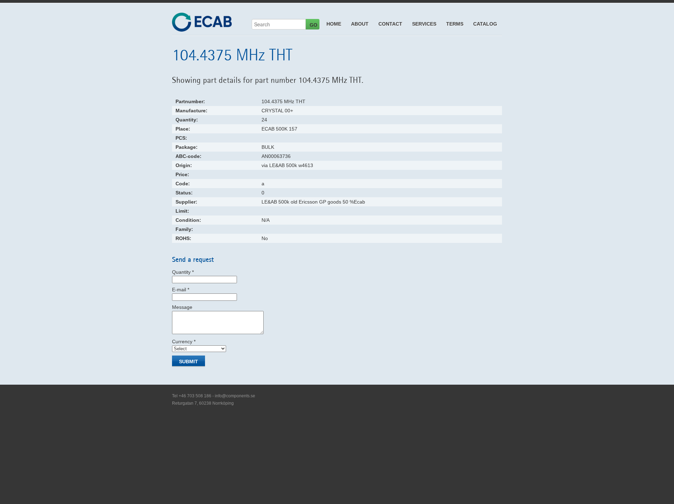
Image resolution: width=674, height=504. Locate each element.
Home (333, 24)
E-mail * (180, 289)
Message (182, 307)
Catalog (485, 24)
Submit (188, 361)
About (360, 24)
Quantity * (183, 272)
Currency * (184, 341)
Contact (390, 24)
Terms (454, 24)
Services (424, 24)
